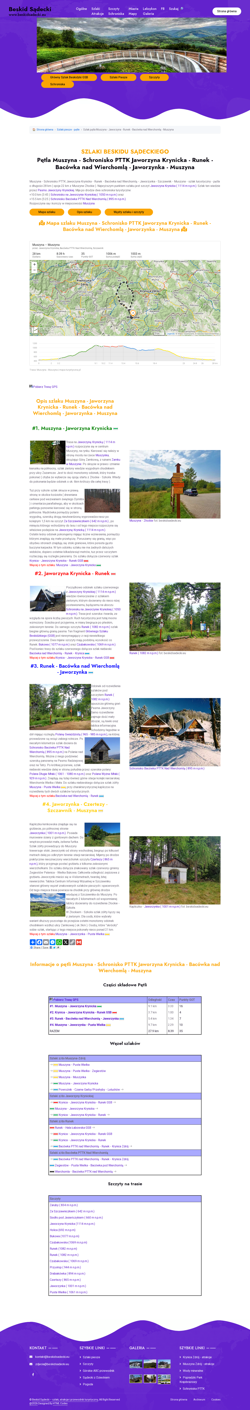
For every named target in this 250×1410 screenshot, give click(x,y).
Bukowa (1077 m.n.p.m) (64, 1236)
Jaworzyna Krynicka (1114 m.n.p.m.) (72, 1224)
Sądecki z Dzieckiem (96, 1377)
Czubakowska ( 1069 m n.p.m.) (96, 644)
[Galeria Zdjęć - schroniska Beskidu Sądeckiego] (164, 1361)
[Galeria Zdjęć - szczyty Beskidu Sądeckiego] (150, 1361)
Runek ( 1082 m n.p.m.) (95, 627)
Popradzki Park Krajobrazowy (191, 1379)
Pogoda (88, 1384)
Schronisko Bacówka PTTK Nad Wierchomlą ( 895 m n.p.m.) (88, 199)
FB (163, 8)
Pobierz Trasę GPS (45, 387)
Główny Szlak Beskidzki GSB (69, 77)
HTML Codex (60, 1403)
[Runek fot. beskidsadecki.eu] (175, 614)
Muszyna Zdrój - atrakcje (198, 1364)
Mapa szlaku (46, 212)
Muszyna (89, 203)
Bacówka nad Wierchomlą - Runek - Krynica (57, 653)
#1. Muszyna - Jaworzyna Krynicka (73, 1006)
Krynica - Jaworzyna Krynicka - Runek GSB (56, 561)
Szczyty (154, 77)
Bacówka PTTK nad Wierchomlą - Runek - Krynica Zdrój (93, 1146)
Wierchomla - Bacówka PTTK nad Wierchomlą (84, 1172)
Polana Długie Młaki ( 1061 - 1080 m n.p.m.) (57, 774)
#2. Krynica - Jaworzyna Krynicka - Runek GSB (81, 1012)
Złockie (148, 521)
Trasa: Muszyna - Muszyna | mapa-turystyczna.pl (55, 369)
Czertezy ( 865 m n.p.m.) (65, 1280)
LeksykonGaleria (149, 11)
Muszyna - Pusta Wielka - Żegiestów (82, 1071)
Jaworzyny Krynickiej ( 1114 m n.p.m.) (92, 592)
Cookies (216, 1400)
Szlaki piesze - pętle (68, 130)
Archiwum (199, 1400)
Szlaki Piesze (118, 77)
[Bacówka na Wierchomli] (175, 730)
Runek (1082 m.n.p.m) (63, 1249)
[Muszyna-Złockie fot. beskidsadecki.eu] (175, 482)
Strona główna (227, 11)
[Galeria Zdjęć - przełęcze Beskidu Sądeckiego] (135, 1361)
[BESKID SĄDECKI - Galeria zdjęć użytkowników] (164, 1377)
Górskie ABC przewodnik (98, 1371)
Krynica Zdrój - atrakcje (197, 1357)
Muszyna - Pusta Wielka (45, 787)
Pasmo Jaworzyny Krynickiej (56, 190)
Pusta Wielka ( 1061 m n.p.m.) (68, 1292)
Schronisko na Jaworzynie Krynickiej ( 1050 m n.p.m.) (84, 195)
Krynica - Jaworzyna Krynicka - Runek (82, 1115)
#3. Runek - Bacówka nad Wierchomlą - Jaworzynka (85, 1019)
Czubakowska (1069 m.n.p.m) (68, 1242)
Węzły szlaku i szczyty (129, 212)
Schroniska (57, 84)
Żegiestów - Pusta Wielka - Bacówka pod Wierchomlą (89, 1165)
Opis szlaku (84, 212)
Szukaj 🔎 (176, 8)
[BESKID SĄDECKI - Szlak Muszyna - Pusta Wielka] (100, 810)
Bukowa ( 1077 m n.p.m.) (54, 644)
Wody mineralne (193, 1371)
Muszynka (102, 455)
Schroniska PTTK (194, 1389)
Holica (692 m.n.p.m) (62, 1230)
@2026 (33, 1403)
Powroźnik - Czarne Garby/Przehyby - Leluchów (89, 1090)
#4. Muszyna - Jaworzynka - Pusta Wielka (78, 1025)
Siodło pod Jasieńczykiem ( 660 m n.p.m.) (76, 1217)
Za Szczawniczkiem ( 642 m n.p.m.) (86, 521)
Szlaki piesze (91, 1357)
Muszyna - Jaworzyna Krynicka (76, 565)
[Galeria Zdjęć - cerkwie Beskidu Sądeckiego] (135, 1376)
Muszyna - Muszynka (72, 1077)
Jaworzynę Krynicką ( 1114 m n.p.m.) (82, 530)
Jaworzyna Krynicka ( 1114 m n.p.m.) (173, 186)
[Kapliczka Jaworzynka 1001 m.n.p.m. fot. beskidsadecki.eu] (175, 868)
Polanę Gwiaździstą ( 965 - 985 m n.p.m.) (81, 734)
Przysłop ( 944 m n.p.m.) (65, 1267)
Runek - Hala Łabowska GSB (73, 1128)
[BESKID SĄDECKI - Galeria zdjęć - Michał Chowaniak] (150, 1376)
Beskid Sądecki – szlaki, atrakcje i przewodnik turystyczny (65, 1400)
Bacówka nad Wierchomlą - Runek (77, 796)
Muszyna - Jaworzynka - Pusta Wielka (80, 934)
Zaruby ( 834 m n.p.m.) (64, 1205)
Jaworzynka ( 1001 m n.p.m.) (47, 833)
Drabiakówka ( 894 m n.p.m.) (67, 1273)
